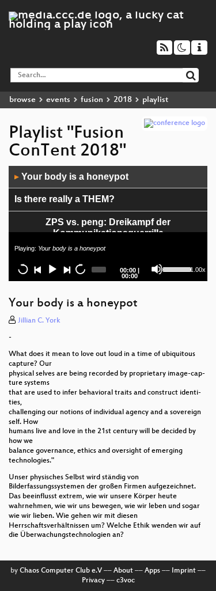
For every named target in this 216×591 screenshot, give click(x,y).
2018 (122, 100)
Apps (152, 571)
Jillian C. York (39, 321)
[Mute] (156, 269)
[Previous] (37, 269)
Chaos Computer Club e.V (61, 571)
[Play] (52, 269)
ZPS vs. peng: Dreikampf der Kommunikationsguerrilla (108, 227)
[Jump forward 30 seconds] (80, 269)
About (123, 571)
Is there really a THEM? (64, 199)
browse (22, 100)
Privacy (93, 581)
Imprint (184, 571)
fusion (92, 100)
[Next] (66, 269)
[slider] (175, 268)
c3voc (125, 581)
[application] (108, 223)
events (58, 100)
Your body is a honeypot (71, 176)
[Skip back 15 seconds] (23, 269)
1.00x (198, 269)
